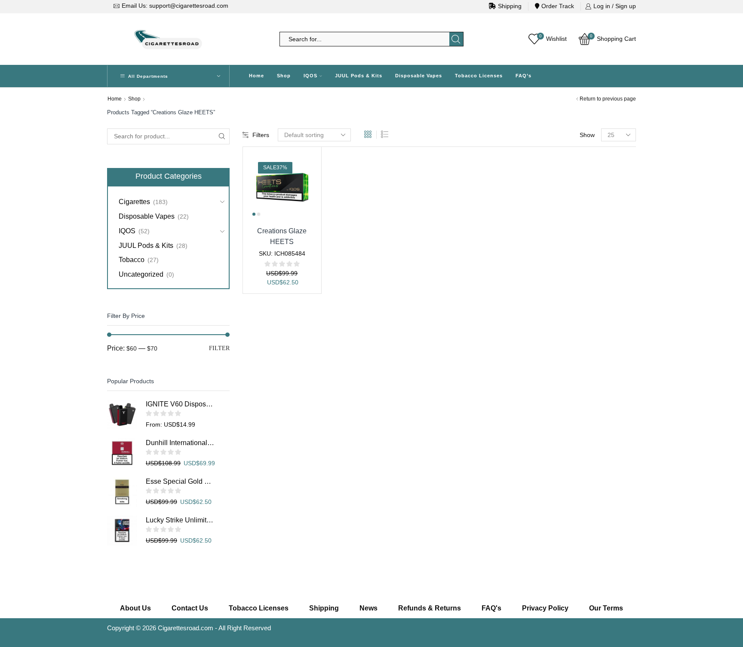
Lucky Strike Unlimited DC (180, 520)
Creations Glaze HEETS (282, 236)
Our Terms (606, 608)
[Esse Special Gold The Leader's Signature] (122, 492)
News (368, 608)
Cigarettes (134, 201)
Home (256, 75)
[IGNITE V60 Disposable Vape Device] (122, 415)
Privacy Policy (545, 608)
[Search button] (456, 39)
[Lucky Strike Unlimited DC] (122, 531)
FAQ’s (523, 75)
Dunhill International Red (180, 442)
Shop (284, 75)
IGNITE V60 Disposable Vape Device (180, 404)
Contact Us (190, 608)
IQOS (310, 75)
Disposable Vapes (418, 75)
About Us (135, 608)
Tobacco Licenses (479, 75)
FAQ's (491, 608)
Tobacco (131, 259)
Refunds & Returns (429, 608)
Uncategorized (141, 274)
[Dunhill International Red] (122, 453)
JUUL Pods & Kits (358, 75)
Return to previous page (608, 99)
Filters (260, 134)
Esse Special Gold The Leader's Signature (180, 481)
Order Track (557, 6)
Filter (219, 348)
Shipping (510, 6)
